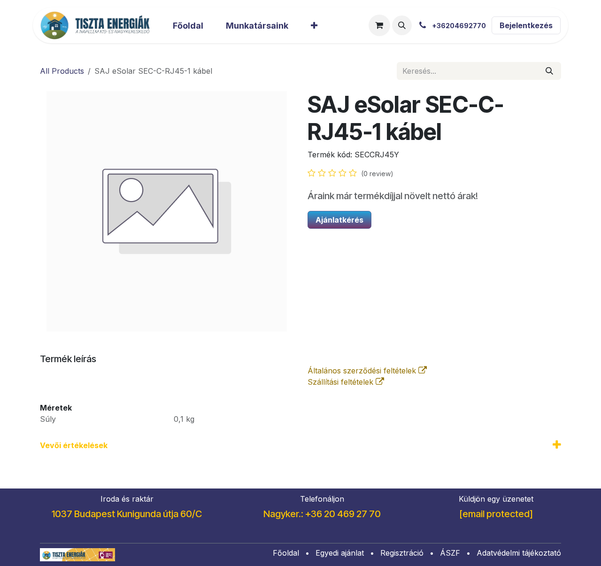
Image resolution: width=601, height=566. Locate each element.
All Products (62, 71)
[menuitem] (188, 26)
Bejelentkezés (526, 25)
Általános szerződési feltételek (363, 370)
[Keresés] (549, 71)
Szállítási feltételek (342, 382)
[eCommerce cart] (379, 25)
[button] (402, 25)
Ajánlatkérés (339, 220)
